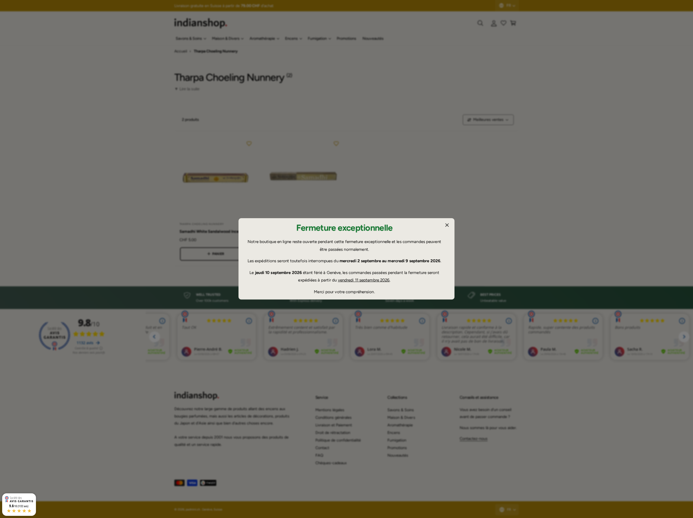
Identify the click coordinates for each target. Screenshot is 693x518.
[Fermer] (447, 225)
